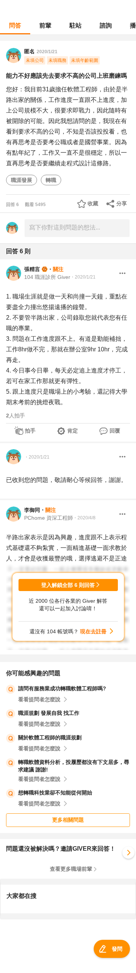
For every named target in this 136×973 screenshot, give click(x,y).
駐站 (76, 25)
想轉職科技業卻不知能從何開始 (55, 793)
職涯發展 (21, 180)
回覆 (115, 431)
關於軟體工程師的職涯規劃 (50, 737)
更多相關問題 (68, 820)
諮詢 (106, 25)
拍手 (30, 431)
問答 (15, 25)
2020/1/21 (47, 51)
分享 (121, 203)
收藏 (93, 203)
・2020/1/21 (83, 277)
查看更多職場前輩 (71, 869)
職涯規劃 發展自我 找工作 (48, 713)
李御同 (32, 510)
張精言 (32, 269)
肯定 (72, 431)
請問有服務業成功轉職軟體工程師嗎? (62, 688)
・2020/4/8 (84, 517)
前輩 (45, 25)
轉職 (51, 180)
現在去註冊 (93, 631)
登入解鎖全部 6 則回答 (68, 585)
